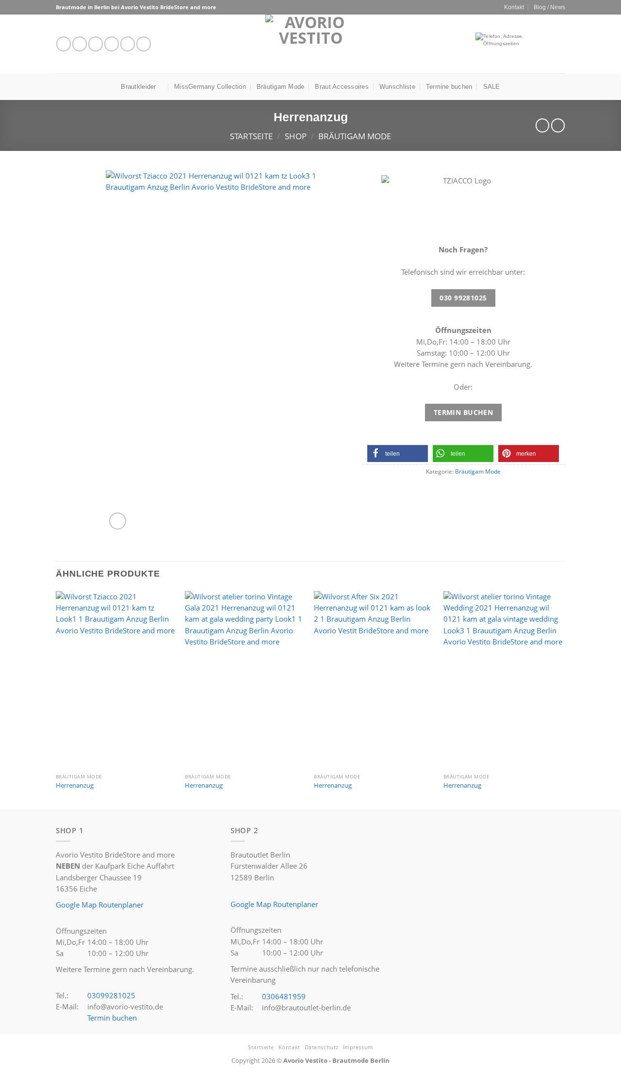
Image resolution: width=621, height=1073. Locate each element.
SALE (491, 86)
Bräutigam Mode (281, 86)
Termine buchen (449, 86)
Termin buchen (112, 1018)
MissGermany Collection (210, 86)
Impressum (358, 1047)
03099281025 (111, 995)
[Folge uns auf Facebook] (63, 43)
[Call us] (127, 43)
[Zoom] (117, 520)
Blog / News (549, 7)
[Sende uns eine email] (111, 43)
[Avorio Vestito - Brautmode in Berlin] (310, 44)
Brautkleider (138, 86)
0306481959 (284, 996)
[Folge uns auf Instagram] (79, 43)
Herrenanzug (75, 785)
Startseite (251, 136)
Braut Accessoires (341, 86)
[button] (397, 453)
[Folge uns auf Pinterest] (143, 43)
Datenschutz (322, 1047)
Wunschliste (397, 86)
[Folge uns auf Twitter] (95, 43)
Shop (296, 136)
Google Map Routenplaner (100, 904)
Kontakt (514, 7)
